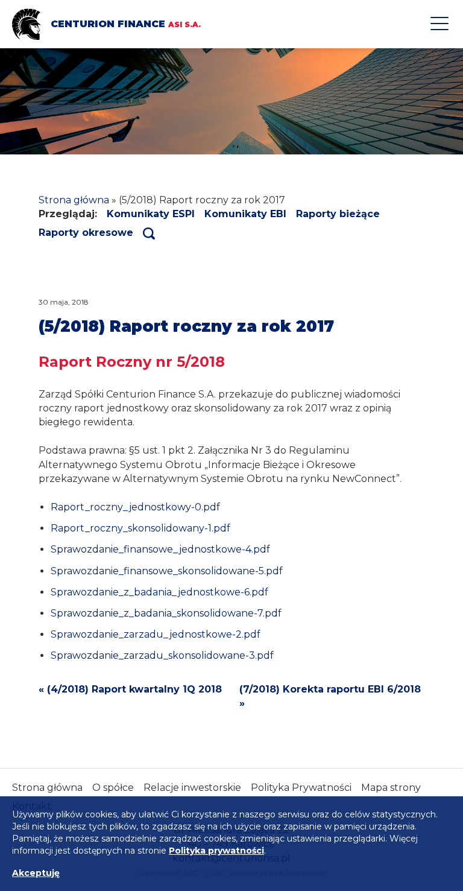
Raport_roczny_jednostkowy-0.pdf (135, 507)
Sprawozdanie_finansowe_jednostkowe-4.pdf (160, 549)
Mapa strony (391, 787)
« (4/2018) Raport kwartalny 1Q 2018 (130, 689)
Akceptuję (36, 872)
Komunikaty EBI (245, 214)
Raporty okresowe (86, 232)
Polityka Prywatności (301, 787)
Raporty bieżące (338, 214)
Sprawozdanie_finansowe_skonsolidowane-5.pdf (167, 571)
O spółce (113, 787)
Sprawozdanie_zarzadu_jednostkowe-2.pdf (155, 634)
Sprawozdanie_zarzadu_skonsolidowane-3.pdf (162, 655)
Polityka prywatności (216, 850)
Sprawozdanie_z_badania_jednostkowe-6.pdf (159, 592)
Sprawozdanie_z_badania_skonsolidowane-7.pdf (166, 613)
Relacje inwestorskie (192, 787)
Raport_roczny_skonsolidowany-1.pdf (140, 528)
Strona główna (74, 200)
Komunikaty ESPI (151, 214)
